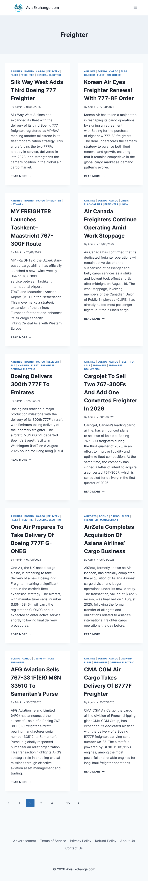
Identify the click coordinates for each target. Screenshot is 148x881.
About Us (127, 841)
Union (124, 204)
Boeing (29, 71)
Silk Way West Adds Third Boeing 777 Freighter (37, 90)
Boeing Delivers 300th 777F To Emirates (31, 384)
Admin (18, 106)
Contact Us (74, 848)
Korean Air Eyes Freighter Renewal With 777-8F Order (109, 90)
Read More (21, 176)
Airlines (16, 71)
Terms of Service (53, 841)
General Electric (49, 75)
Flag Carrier (93, 204)
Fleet (14, 75)
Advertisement (24, 841)
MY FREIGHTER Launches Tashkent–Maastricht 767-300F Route (32, 227)
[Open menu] (135, 8)
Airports (90, 516)
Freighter (27, 75)
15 (68, 803)
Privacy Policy (80, 841)
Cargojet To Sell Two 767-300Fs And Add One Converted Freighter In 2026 (110, 392)
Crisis (125, 200)
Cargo (40, 71)
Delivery (53, 71)
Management (109, 519)
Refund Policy (105, 841)
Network (17, 204)
